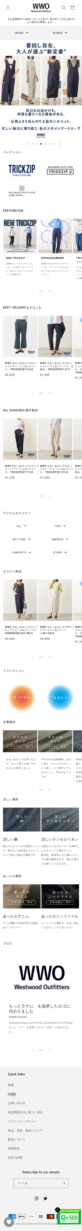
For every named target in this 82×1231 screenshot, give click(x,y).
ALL (19, 526)
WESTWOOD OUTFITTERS (34, 1223)
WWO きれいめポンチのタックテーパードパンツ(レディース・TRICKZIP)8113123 (56, 469)
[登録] (63, 1183)
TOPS (57, 526)
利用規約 (14, 1148)
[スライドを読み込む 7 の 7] (54, 144)
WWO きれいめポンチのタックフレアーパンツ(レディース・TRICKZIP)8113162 (21, 366)
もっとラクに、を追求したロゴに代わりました (39, 1009)
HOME (12, 1094)
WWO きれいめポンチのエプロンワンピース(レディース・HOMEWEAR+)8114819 (21, 630)
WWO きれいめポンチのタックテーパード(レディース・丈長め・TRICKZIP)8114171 (56, 366)
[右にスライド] (49, 291)
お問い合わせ (16, 1103)
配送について (16, 1139)
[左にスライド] (32, 291)
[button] (8, 7)
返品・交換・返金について (25, 1130)
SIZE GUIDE (15, 1157)
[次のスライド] (60, 144)
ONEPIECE (58, 539)
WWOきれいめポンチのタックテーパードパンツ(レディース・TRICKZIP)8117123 (22, 469)
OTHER (57, 552)
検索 (11, 1085)
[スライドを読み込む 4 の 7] (41, 144)
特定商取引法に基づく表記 (25, 1112)
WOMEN (57, 33)
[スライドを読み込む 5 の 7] (45, 144)
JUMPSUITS (19, 552)
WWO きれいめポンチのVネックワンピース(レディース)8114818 (57, 630)
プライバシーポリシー (22, 1121)
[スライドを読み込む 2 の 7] (33, 144)
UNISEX (19, 33)
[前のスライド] (22, 144)
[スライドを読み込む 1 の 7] (28, 144)
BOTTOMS (19, 539)
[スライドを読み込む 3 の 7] (37, 144)
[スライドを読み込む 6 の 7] (49, 144)
